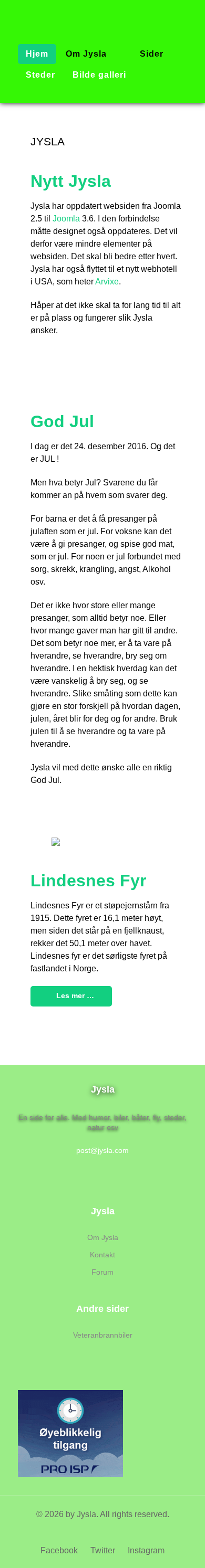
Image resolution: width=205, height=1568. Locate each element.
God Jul (62, 421)
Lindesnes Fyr (88, 880)
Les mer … (74, 995)
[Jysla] (102, 12)
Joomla (66, 218)
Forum (102, 1272)
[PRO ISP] (70, 1432)
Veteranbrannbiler (102, 1335)
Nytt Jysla (70, 181)
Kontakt (102, 1255)
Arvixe (107, 281)
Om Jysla (102, 1237)
